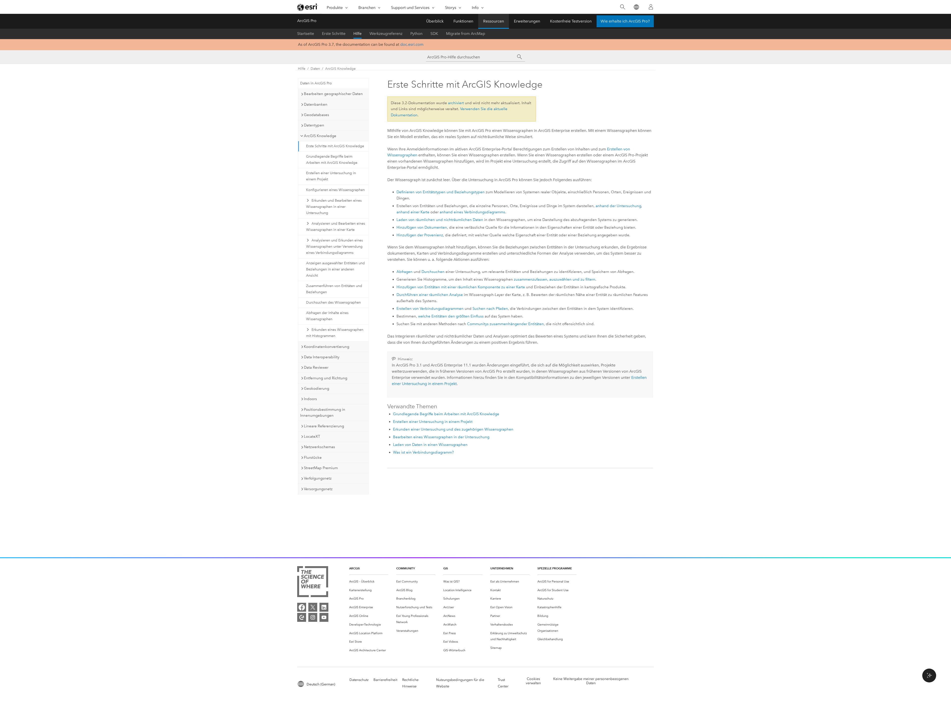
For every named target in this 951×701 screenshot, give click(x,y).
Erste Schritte (333, 33)
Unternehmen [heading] (501, 568)
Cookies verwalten (533, 681)
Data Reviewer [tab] (316, 367)
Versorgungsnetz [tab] (318, 489)
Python (416, 33)
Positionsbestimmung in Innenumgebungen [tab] (322, 412)
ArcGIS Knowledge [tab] (320, 136)
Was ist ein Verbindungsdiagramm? (423, 452)
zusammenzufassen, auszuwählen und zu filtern (554, 279)
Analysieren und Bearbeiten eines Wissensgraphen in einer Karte (335, 226)
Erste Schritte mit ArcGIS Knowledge (335, 146)
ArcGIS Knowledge (340, 69)
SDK (434, 33)
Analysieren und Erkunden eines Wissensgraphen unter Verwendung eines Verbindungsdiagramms (334, 246)
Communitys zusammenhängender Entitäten (505, 324)
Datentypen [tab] (314, 125)
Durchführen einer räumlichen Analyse (429, 294)
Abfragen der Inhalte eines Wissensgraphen (327, 316)
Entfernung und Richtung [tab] (325, 378)
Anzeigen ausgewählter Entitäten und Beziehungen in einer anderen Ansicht (335, 269)
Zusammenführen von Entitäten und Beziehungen (334, 289)
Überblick (435, 21)
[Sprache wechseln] (636, 7)
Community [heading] (405, 568)
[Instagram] (312, 617)
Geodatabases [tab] (316, 115)
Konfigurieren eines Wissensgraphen (335, 190)
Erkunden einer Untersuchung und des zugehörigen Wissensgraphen (453, 429)
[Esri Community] (301, 617)
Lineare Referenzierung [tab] (324, 426)
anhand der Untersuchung (618, 206)
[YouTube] (323, 617)
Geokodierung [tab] (316, 388)
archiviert (456, 103)
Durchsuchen (433, 271)
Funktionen (463, 21)
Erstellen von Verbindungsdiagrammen (430, 308)
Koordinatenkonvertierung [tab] (326, 346)
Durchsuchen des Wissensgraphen (333, 302)
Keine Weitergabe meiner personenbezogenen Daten (591, 681)
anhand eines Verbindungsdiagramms (472, 212)
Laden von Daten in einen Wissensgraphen (430, 444)
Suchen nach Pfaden (490, 308)
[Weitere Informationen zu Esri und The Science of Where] (312, 582)
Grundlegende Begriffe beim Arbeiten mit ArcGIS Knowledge (331, 159)
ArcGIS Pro (307, 20)
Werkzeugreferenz (386, 33)
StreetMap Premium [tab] (321, 468)
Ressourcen (493, 21)
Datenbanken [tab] (315, 104)
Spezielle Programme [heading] (554, 568)
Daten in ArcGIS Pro (316, 83)
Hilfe (357, 33)
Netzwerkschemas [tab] (319, 447)
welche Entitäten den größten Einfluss (451, 316)
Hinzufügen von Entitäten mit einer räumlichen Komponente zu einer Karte (460, 287)
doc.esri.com (411, 44)
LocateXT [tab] (312, 436)
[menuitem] (368, 581)
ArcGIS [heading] (354, 568)
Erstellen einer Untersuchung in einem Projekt (331, 176)
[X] (312, 607)
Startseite (305, 33)
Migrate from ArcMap (465, 33)
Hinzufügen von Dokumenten (421, 227)
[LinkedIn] (323, 607)
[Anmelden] (651, 7)
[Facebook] (301, 607)
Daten (315, 69)
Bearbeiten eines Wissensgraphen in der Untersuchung (441, 437)
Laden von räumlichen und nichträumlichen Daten (439, 220)
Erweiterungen (527, 21)
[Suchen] (622, 7)
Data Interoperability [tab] (321, 357)
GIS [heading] (445, 568)
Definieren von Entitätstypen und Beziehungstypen (440, 192)
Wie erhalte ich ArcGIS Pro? (625, 21)
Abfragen (404, 271)
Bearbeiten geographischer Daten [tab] (333, 94)
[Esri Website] (307, 7)
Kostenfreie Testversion (571, 21)
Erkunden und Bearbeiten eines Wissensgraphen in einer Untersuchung (334, 206)
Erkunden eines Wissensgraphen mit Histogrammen (334, 333)
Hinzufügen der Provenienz (419, 235)
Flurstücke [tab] (313, 457)
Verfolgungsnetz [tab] (318, 478)
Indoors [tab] (310, 399)
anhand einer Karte (412, 212)
